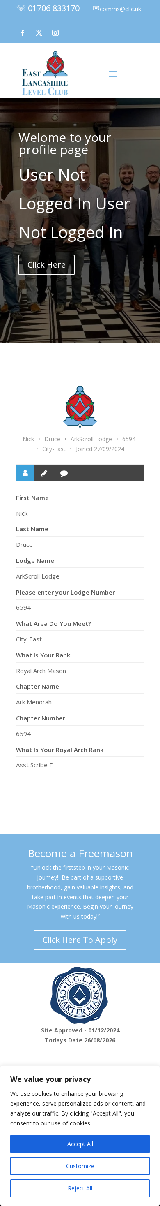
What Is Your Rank (43, 655)
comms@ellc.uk (120, 9)
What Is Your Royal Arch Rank (59, 749)
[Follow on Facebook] (22, 32)
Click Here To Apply (80, 939)
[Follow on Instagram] (55, 32)
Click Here (46, 264)
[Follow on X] (39, 32)
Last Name (32, 529)
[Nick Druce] (80, 406)
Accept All (80, 1144)
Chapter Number (40, 718)
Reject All (80, 1188)
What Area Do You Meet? (53, 623)
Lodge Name (35, 560)
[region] (80, 1135)
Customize (80, 1166)
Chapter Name (37, 686)
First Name (32, 497)
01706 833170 (54, 8)
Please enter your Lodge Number (65, 592)
